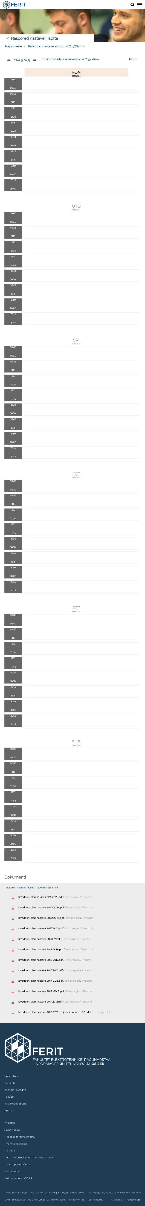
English (8, 1110)
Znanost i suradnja (15, 1089)
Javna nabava (12, 1129)
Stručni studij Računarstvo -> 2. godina (70, 59)
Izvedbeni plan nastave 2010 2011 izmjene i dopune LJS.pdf (53, 1012)
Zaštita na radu (13, 1171)
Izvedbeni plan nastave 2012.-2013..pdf (41, 991)
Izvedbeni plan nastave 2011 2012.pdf (40, 1001)
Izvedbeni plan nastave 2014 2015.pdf (40, 980)
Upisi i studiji (11, 1076)
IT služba (9, 1150)
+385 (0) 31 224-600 (103, 1192)
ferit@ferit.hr (134, 1199)
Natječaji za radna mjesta (19, 1136)
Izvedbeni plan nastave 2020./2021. (39, 938)
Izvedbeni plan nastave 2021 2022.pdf (40, 928)
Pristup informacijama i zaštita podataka (28, 1157)
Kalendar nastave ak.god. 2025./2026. (55, 46)
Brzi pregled (72, 897)
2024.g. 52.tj (21, 60)
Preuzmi (87, 897)
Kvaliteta (9, 1122)
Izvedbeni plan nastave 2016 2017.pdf (40, 959)
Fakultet (9, 1096)
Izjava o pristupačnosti (17, 1164)
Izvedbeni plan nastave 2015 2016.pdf (40, 970)
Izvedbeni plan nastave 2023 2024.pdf (41, 907)
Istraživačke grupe (15, 1103)
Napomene (14, 46)
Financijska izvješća (16, 1143)
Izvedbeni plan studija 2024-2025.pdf (40, 897)
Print (133, 59)
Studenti (9, 1082)
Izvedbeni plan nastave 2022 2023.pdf (41, 917)
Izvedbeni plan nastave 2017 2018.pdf (40, 949)
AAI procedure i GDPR (18, 1178)
